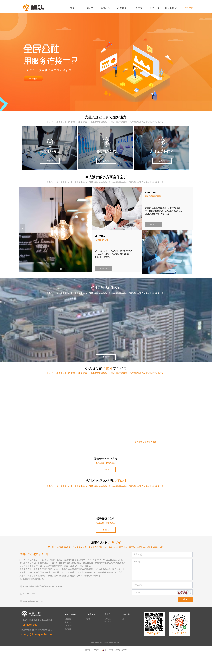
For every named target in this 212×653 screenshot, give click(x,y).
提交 (185, 599)
